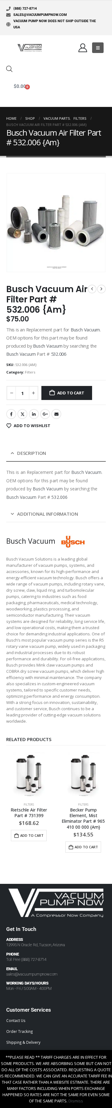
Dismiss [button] (75, 1101)
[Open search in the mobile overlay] (9, 68)
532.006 (58, 354)
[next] (101, 289)
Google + (45, 414)
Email (56, 414)
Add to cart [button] (32, 835)
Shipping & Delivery (23, 1042)
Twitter (22, 414)
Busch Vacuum (85, 329)
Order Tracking (19, 1031)
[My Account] (82, 47)
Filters (30, 372)
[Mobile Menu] (98, 47)
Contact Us (16, 1020)
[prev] (92, 289)
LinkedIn (34, 414)
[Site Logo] (29, 48)
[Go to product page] (28, 774)
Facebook (11, 414)
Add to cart (70, 393)
